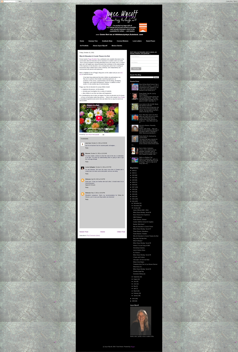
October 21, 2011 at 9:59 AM (99, 143)
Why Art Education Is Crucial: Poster (143, 226)
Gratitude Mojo (107, 41)
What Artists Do (137, 266)
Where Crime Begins (138, 262)
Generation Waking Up (139, 274)
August (136, 279)
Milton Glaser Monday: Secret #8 (142, 212)
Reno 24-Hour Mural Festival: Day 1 (149, 84)
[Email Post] (103, 134)
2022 (133, 175)
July (135, 281)
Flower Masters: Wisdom (140, 219)
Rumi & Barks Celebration (146, 148)
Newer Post (83, 232)
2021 (133, 177)
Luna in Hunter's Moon (139, 250)
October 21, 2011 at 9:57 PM (103, 167)
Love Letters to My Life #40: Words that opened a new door (148, 104)
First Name (134, 62)
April (135, 288)
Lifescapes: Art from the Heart (141, 259)
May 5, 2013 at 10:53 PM (98, 193)
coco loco (88, 143)
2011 (133, 201)
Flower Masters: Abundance (140, 231)
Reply (86, 148)
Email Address (135, 56)
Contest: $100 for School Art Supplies (143, 222)
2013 (133, 196)
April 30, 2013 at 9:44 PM (98, 179)
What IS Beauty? (137, 240)
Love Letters (137, 41)
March (135, 291)
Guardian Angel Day (138, 271)
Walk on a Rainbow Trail (145, 157)
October (136, 208)
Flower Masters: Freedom (140, 233)
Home (82, 41)
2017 (133, 187)
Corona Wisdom (122, 41)
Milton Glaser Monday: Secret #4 (142, 269)
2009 (133, 301)
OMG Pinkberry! (137, 217)
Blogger (133, 346)
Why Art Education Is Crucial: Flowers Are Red (145, 236)
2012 (133, 199)
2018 (133, 184)
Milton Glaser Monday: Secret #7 (142, 229)
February (136, 293)
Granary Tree (93, 41)
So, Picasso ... (137, 252)
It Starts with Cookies (139, 257)
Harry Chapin (121, 97)
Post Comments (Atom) (93, 235)
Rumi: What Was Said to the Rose (148, 115)
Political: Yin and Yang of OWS (141, 245)
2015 (133, 191)
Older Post (121, 232)
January (136, 295)
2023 (133, 173)
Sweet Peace (150, 41)
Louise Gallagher (90, 167)
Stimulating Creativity (139, 248)
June (135, 284)
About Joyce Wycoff (100, 45)
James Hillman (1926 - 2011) (140, 210)
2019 (133, 182)
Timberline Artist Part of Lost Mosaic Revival (145, 264)
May (135, 286)
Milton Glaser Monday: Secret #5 (142, 255)
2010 (133, 298)
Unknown (88, 179)
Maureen (87, 153)
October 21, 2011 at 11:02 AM (99, 153)
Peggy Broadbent (92, 59)
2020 (133, 180)
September (137, 277)
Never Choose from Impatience (141, 214)
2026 (133, 170)
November (136, 205)
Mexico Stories (117, 45)
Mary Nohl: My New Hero (140, 238)
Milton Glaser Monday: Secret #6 (142, 243)
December (136, 203)
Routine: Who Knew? (138, 224)
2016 (133, 189)
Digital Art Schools (90, 185)
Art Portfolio (84, 45)
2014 (133, 194)
